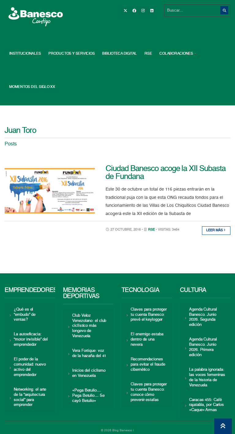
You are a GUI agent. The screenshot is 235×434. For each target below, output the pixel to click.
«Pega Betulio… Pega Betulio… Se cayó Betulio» (88, 395)
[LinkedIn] (151, 11)
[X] (125, 11)
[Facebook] (134, 11)
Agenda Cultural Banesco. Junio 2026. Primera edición (203, 347)
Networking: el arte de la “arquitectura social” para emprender (30, 397)
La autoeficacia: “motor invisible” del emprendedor (31, 339)
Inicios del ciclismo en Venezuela (89, 373)
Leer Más (215, 230)
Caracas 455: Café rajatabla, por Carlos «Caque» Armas (206, 405)
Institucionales (25, 54)
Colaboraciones (176, 54)
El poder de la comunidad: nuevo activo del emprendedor (30, 367)
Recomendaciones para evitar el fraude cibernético (148, 364)
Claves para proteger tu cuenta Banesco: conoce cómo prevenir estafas (149, 392)
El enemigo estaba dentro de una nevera (147, 339)
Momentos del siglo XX (32, 87)
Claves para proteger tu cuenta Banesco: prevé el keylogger (149, 315)
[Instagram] (143, 11)
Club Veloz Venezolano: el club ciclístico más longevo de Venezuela (89, 326)
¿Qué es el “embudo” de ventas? (24, 315)
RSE (148, 54)
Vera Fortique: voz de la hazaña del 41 (89, 353)
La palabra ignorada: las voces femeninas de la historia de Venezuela (207, 377)
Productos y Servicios (71, 54)
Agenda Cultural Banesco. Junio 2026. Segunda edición (203, 317)
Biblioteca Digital (119, 54)
